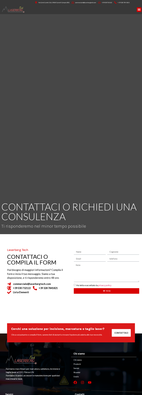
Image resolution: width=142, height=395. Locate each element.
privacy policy (104, 285)
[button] (139, 9)
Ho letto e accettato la (93, 285)
